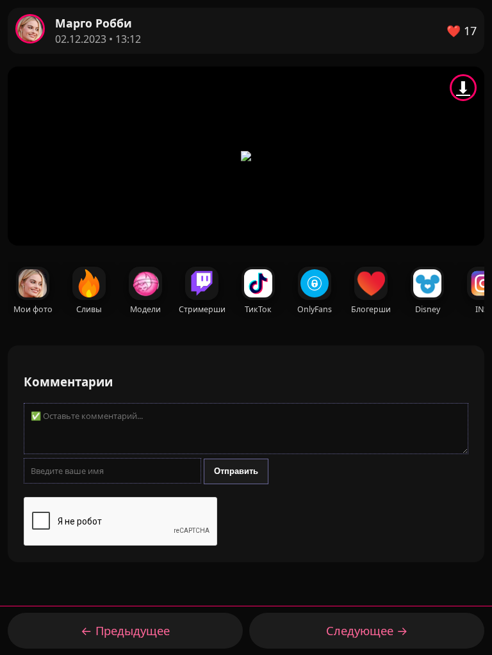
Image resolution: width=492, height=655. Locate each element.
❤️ (462, 30)
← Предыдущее (125, 630)
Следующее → (367, 630)
